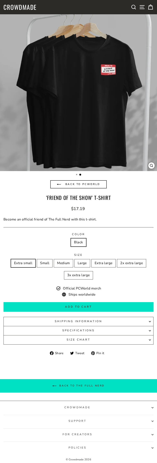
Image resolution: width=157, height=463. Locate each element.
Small (44, 263)
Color (78, 234)
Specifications (78, 330)
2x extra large (131, 263)
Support (77, 421)
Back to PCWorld (82, 184)
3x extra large (78, 275)
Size (78, 255)
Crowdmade (20, 7)
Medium (63, 263)
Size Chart (78, 340)
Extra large (104, 263)
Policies (77, 448)
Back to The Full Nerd (81, 385)
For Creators (77, 434)
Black (78, 242)
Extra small (23, 263)
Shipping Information (78, 321)
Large (82, 263)
